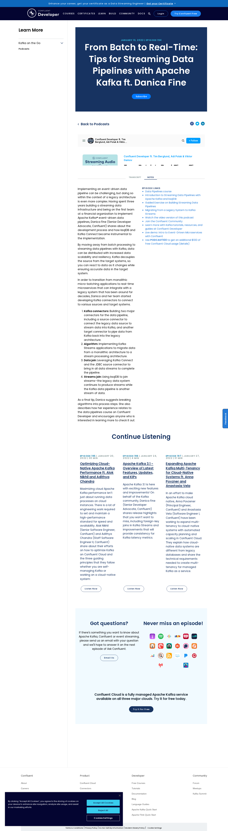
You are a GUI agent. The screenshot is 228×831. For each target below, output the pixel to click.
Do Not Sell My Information (111, 828)
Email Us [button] (109, 657)
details (184, 243)
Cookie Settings (155, 828)
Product (85, 775)
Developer (138, 775)
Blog (134, 799)
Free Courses (138, 783)
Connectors (85, 788)
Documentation (139, 793)
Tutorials (136, 788)
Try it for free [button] (141, 709)
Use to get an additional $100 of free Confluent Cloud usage (172, 241)
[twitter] (197, 124)
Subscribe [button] (141, 96)
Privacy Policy (91, 828)
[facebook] (192, 124)
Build (112, 13)
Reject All (103, 810)
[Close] (120, 795)
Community (127, 13)
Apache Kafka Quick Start (144, 809)
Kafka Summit (199, 793)
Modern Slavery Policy (135, 828)
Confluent (27, 775)
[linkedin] (203, 124)
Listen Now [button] (91, 588)
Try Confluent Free (185, 13)
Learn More (31, 30)
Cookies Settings (103, 818)
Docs (141, 13)
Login (161, 13)
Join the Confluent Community (164, 221)
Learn (102, 13)
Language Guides (140, 804)
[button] (98, 524)
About (24, 783)
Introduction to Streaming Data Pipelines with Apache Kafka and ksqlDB (173, 197)
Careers (25, 788)
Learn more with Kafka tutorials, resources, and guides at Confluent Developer (173, 227)
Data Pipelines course (158, 191)
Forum (196, 783)
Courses (68, 13)
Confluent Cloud (88, 783)
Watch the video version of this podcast (169, 217)
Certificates (86, 13)
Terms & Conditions (74, 828)
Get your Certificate (159, 3)
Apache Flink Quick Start (144, 815)
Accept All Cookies (103, 802)
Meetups (197, 788)
